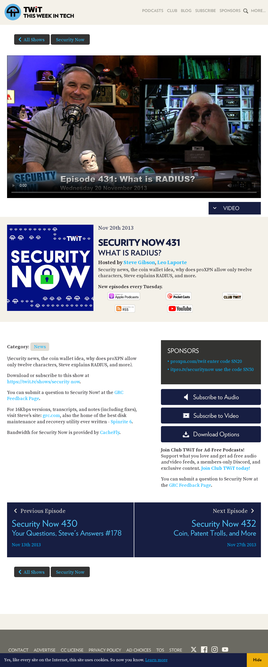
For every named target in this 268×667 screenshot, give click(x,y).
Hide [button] (257, 659)
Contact (18, 650)
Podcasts (152, 10)
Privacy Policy (105, 650)
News (40, 347)
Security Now (70, 40)
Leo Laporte (172, 262)
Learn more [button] (156, 660)
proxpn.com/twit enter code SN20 (206, 361)
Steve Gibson (139, 262)
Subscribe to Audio (216, 397)
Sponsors (230, 10)
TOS (160, 650)
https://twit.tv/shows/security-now (43, 382)
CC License (72, 650)
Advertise (44, 650)
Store (175, 650)
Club (172, 10)
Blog (186, 10)
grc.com (51, 416)
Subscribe (205, 10)
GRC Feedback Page (190, 485)
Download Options (216, 434)
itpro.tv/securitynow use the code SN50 (212, 370)
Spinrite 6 (121, 422)
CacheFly (109, 433)
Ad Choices (138, 650)
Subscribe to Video (216, 415)
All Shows (34, 40)
